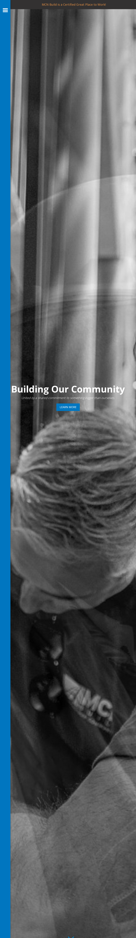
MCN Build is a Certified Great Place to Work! (74, 4)
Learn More (68, 407)
